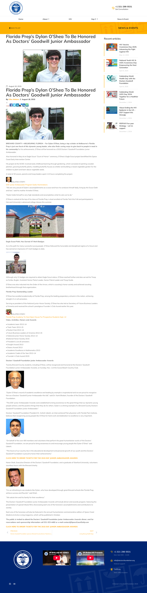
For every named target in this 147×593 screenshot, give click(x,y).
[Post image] (111, 47)
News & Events (128, 27)
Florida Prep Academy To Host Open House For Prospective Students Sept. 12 (36, 317)
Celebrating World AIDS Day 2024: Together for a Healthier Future (128, 95)
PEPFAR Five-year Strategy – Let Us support (126, 125)
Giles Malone (14, 99)
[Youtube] (14, 584)
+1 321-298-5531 (123, 6)
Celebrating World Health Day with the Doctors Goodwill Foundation (127, 79)
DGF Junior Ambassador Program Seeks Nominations (27, 185)
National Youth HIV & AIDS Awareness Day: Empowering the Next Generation (128, 63)
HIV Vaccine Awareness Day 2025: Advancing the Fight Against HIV (128, 48)
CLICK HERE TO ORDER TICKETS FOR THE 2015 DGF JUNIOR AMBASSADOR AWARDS (42, 458)
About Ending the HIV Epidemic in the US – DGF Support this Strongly (128, 111)
